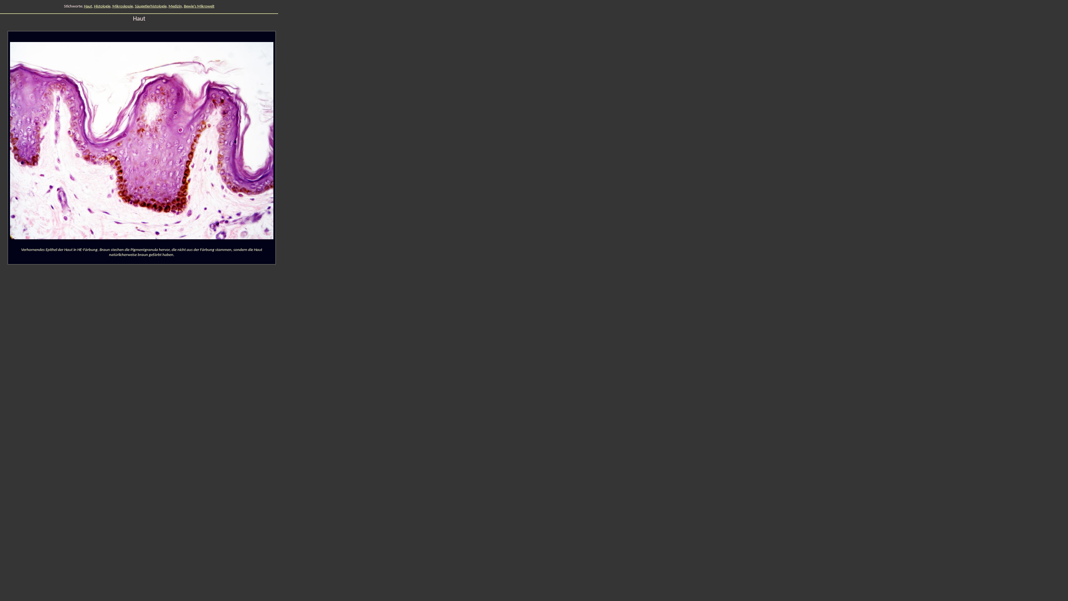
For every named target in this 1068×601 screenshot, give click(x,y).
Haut (88, 6)
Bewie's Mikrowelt (199, 6)
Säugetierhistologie (151, 6)
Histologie (102, 6)
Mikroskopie (122, 6)
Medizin (175, 6)
